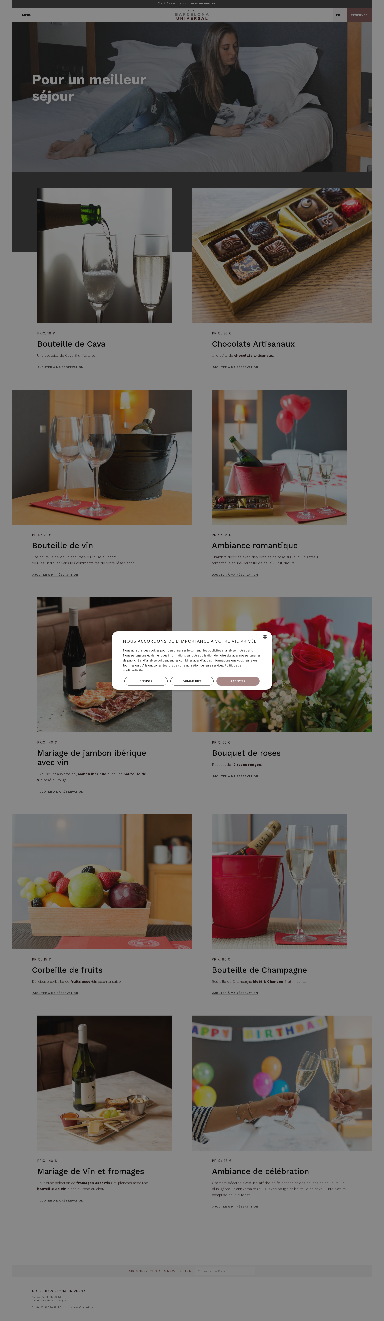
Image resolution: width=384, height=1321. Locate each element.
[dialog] (192, 660)
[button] (192, 681)
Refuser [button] (146, 681)
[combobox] (265, 637)
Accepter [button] (238, 681)
